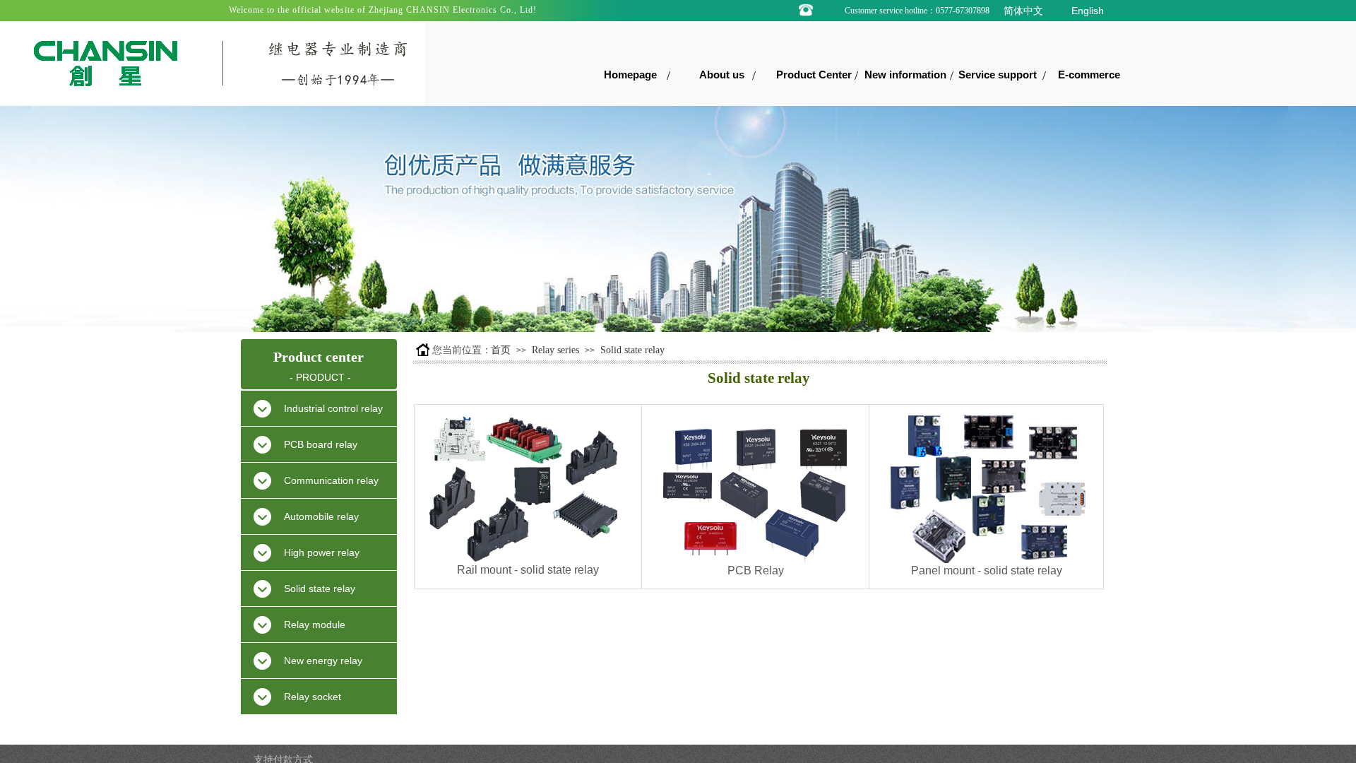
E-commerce (1089, 75)
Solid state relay (632, 350)
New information (905, 75)
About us (721, 75)
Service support (997, 75)
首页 (501, 350)
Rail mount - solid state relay (528, 570)
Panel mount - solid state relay (986, 570)
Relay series (555, 350)
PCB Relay (755, 570)
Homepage (630, 75)
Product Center (814, 75)
